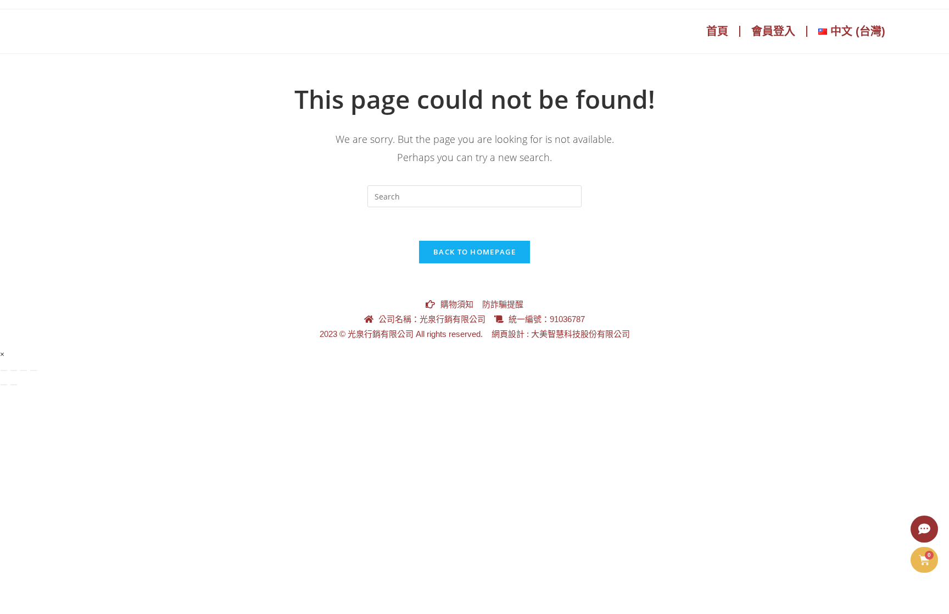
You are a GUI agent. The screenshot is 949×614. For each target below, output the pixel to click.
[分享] (23, 370)
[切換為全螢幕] (14, 370)
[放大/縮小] (4, 370)
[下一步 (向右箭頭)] (14, 385)
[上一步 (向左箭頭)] (4, 385)
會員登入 (773, 31)
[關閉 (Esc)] (33, 370)
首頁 (717, 31)
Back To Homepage (474, 252)
